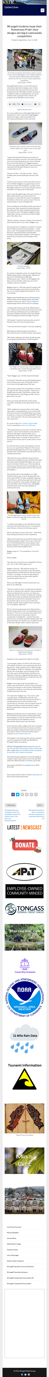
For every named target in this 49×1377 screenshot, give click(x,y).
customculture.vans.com (22, 734)
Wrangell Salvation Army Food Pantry (20, 1266)
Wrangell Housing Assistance (17, 1272)
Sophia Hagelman (33, 301)
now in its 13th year (28, 425)
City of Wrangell (13, 1255)
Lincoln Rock (11, 1238)
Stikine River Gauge (14, 1244)
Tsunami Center (12, 1250)
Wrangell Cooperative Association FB (20, 1278)
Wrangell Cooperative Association (19, 1283)
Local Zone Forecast (14, 1227)
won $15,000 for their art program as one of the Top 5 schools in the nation (24, 751)
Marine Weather (13, 1233)
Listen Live (11, 7)
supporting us (36, 775)
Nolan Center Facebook (15, 1261)
